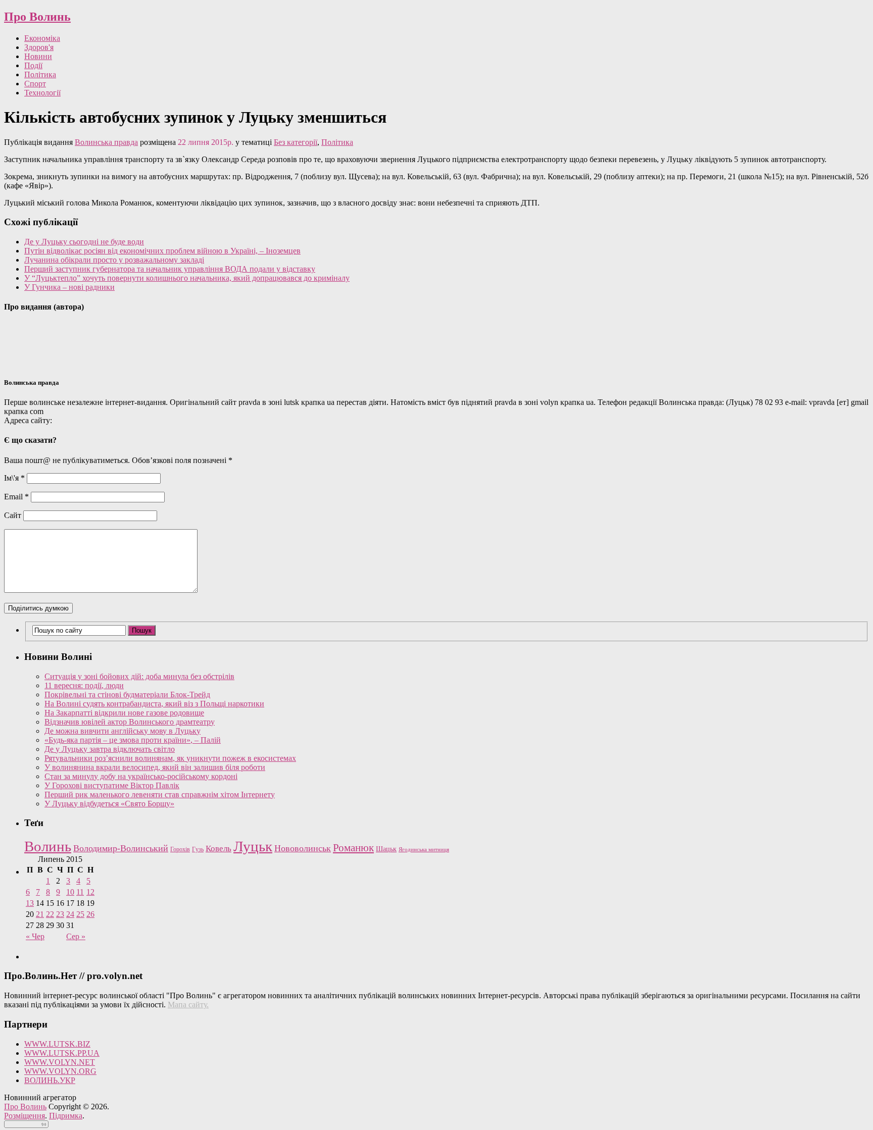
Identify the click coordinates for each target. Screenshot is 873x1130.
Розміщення (24, 1115)
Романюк (353, 847)
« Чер (35, 936)
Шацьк (386, 849)
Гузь (198, 849)
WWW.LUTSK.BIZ (57, 1044)
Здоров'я (39, 47)
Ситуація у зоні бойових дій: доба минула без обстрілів (139, 676)
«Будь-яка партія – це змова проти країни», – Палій (132, 740)
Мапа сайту (187, 1004)
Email (16, 496)
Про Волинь (37, 16)
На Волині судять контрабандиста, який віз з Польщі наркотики (154, 703)
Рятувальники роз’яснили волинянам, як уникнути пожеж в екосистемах (170, 758)
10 (70, 892)
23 (60, 914)
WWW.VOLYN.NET (59, 1062)
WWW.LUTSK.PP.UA (62, 1053)
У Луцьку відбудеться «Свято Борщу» (109, 803)
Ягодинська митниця (424, 849)
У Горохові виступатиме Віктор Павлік (111, 785)
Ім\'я (14, 478)
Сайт (12, 515)
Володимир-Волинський (120, 848)
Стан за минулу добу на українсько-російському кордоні (140, 776)
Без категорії (295, 142)
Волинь (47, 846)
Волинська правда (106, 142)
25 (80, 914)
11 (80, 892)
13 (30, 903)
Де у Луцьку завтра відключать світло (109, 749)
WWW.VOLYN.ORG (60, 1071)
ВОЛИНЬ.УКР (49, 1080)
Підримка (65, 1115)
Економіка (42, 38)
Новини (38, 56)
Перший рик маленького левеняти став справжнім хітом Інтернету (159, 794)
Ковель (218, 848)
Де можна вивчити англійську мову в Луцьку (122, 731)
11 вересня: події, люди (84, 685)
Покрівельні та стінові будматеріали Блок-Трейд (127, 694)
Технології (42, 92)
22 (50, 914)
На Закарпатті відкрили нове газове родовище (124, 712)
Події (33, 65)
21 (40, 914)
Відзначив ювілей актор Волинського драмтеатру (129, 721)
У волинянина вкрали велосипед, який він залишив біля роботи (154, 767)
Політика (40, 74)
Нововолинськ (302, 848)
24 (70, 914)
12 (90, 892)
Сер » (75, 936)
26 (90, 914)
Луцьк (252, 846)
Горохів (180, 849)
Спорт (35, 83)
